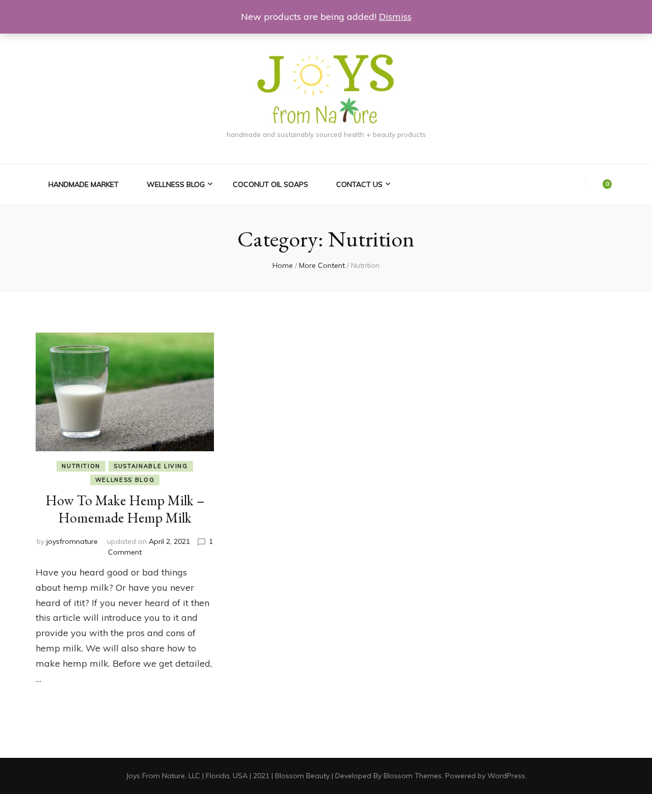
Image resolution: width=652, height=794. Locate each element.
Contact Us (359, 184)
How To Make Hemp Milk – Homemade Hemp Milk (124, 509)
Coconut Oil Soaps (270, 184)
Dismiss (395, 16)
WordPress (506, 775)
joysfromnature (72, 541)
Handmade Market (83, 184)
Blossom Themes (413, 775)
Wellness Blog (176, 184)
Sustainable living (151, 466)
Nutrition (81, 466)
